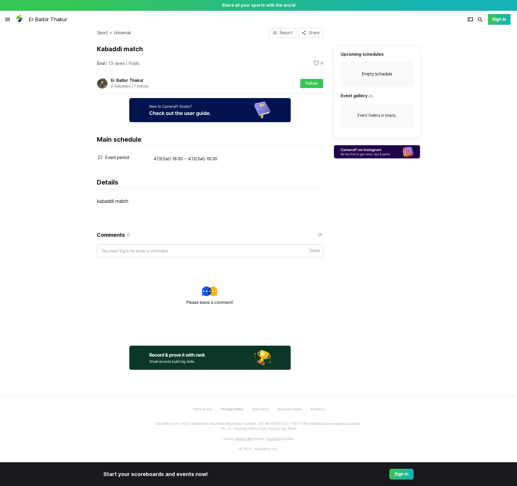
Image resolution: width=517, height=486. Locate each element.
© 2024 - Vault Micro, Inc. (258, 449)
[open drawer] (7, 19)
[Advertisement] (455, 109)
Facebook (273, 439)
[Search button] (480, 19)
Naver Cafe (243, 439)
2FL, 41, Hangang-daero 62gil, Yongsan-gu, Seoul (258, 429)
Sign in (499, 19)
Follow (312, 83)
